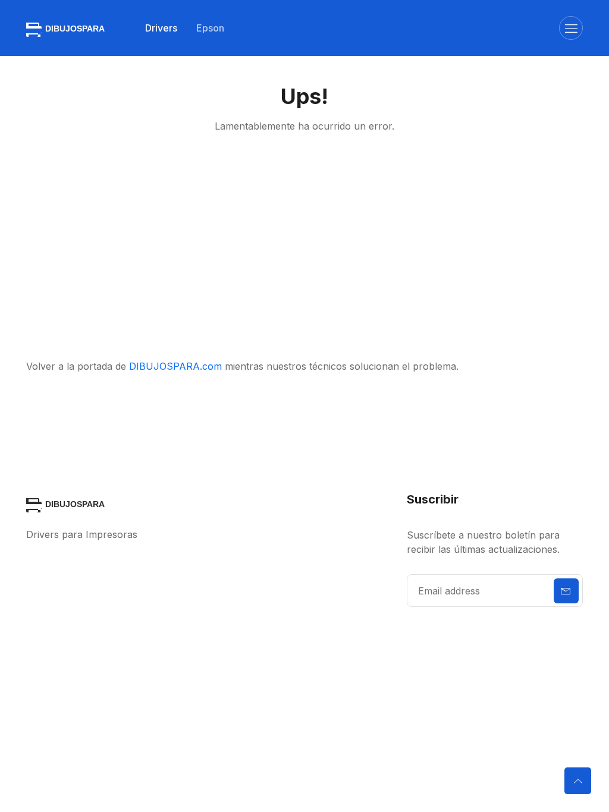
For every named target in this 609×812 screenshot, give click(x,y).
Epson (210, 28)
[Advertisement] (304, 246)
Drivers (161, 28)
